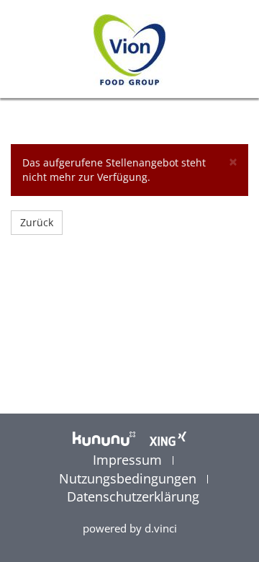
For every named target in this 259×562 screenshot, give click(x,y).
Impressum (129, 459)
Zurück (36, 222)
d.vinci (161, 528)
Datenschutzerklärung (133, 496)
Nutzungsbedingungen (129, 478)
